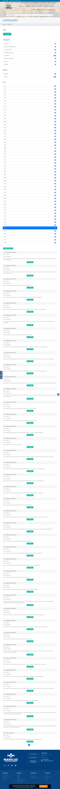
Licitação (32, 776)
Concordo (43, 786)
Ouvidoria (18, 777)
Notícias (46, 777)
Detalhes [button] (30, 262)
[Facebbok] (5, 765)
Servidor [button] (52, 6)
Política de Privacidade (25, 786)
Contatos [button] (45, 9)
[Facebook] (1, 372)
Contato (34, 754)
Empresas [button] (40, 6)
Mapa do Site (51, 9)
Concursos (18, 776)
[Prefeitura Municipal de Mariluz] (8, 6)
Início (5, 24)
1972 (7, 34)
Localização (33, 757)
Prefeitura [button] (21, 6)
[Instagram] (1, 377)
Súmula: (5, 258)
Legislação (4, 777)
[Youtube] (1, 375)
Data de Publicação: (7, 256)
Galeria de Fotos (48, 776)
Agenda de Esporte (20, 780)
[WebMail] (15, 765)
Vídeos (46, 779)
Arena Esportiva (19, 782)
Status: (5, 254)
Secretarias (27, 6)
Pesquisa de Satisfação (36, 9)
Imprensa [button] (46, 6)
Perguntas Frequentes (33, 762)
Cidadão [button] (33, 6)
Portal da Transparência (21, 779)
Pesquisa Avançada (8, 248)
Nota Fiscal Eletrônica (34, 777)
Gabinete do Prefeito (6, 776)
